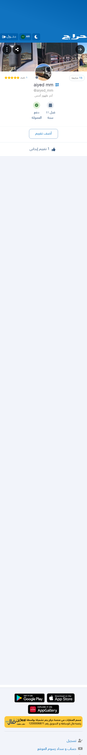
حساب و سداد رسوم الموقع (56, 749)
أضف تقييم (43, 134)
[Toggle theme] (36, 36)
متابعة (77, 78)
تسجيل (71, 741)
